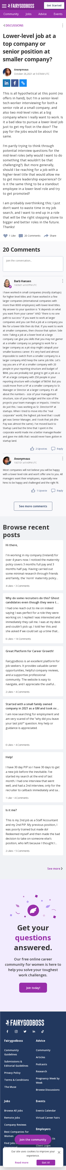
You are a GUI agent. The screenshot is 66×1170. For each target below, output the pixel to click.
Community (11, 14)
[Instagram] (16, 1031)
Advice (42, 14)
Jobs (29, 14)
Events (58, 14)
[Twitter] (25, 1031)
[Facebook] (7, 1031)
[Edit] (62, 26)
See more (53, 868)
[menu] (5, 3)
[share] (46, 235)
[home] (21, 7)
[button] (62, 26)
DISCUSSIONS (14, 25)
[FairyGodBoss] (25, 1023)
